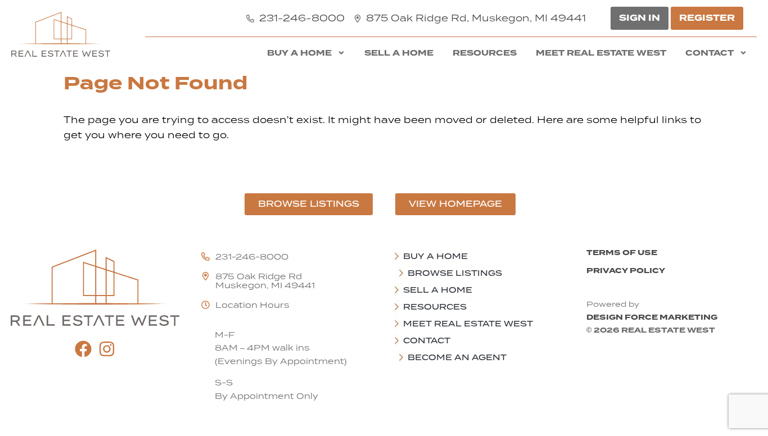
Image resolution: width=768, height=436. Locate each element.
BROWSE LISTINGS (455, 273)
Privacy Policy (625, 270)
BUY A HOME (299, 52)
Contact (709, 52)
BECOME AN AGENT (457, 357)
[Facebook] (83, 349)
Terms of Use (621, 252)
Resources (485, 52)
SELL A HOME (398, 52)
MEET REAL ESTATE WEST (601, 52)
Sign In (639, 18)
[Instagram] (107, 349)
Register (707, 18)
